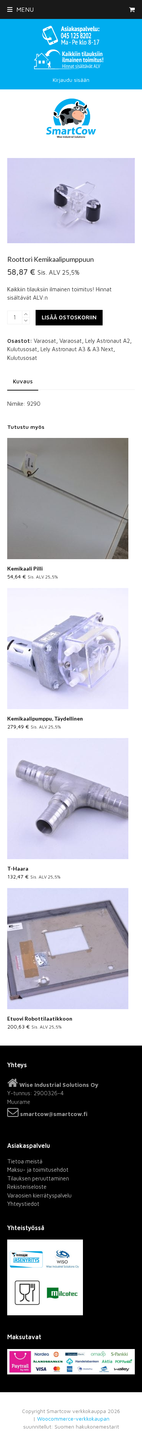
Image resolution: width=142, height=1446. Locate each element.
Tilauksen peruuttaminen (38, 1178)
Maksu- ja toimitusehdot (38, 1169)
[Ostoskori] (132, 9)
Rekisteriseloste (27, 1186)
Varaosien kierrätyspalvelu (39, 1195)
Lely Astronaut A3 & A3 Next (77, 349)
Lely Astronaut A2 (107, 341)
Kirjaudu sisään (71, 80)
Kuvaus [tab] (23, 381)
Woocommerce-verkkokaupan (73, 1419)
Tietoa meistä (24, 1161)
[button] (20, 9)
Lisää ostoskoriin (69, 317)
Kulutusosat (22, 349)
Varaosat (45, 341)
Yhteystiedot (23, 1204)
